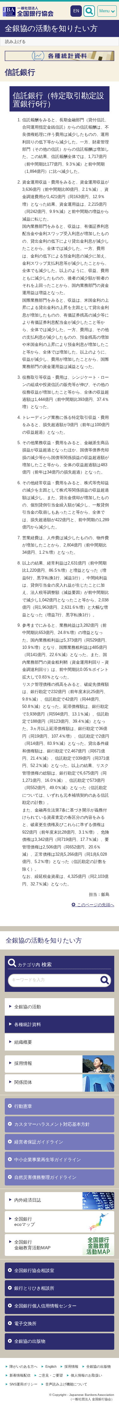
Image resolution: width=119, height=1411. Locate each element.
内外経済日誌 (27, 1200)
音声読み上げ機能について (66, 1384)
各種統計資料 (27, 1024)
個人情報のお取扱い (86, 1375)
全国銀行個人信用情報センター (45, 1305)
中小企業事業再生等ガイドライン (47, 1159)
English (50, 1366)
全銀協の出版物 (29, 1341)
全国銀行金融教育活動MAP (32, 1244)
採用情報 (23, 1063)
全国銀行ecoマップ (24, 1221)
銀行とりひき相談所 (34, 1288)
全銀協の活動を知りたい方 (51, 28)
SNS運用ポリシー (23, 1384)
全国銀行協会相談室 (34, 1270)
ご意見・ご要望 (50, 1375)
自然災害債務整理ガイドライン (45, 1177)
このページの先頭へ (95, 904)
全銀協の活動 (27, 1006)
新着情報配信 (20, 1375)
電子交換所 (25, 1323)
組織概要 (23, 1042)
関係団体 (23, 1082)
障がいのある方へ (23, 1366)
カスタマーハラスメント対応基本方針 (52, 1124)
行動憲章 (23, 1106)
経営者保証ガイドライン (38, 1141)
